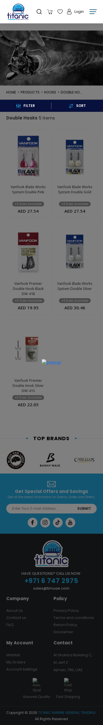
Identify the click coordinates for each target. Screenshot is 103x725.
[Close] (56, 364)
